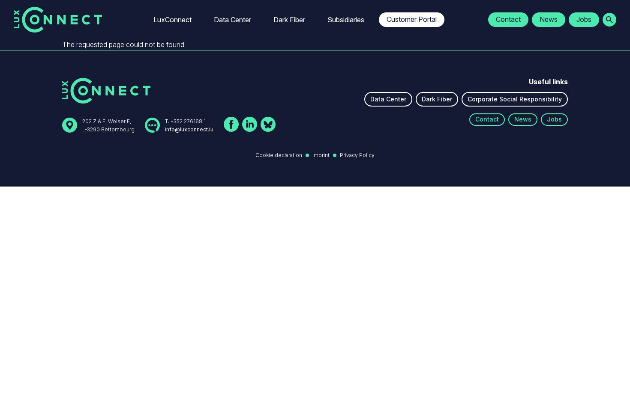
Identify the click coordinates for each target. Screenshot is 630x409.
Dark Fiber (289, 19)
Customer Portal (412, 19)
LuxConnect (172, 19)
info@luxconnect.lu (189, 129)
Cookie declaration (278, 155)
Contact (508, 19)
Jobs (583, 19)
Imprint (321, 155)
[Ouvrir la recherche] (609, 20)
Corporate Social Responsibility (515, 99)
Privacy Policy (357, 155)
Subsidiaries (345, 19)
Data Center (232, 19)
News (549, 19)
